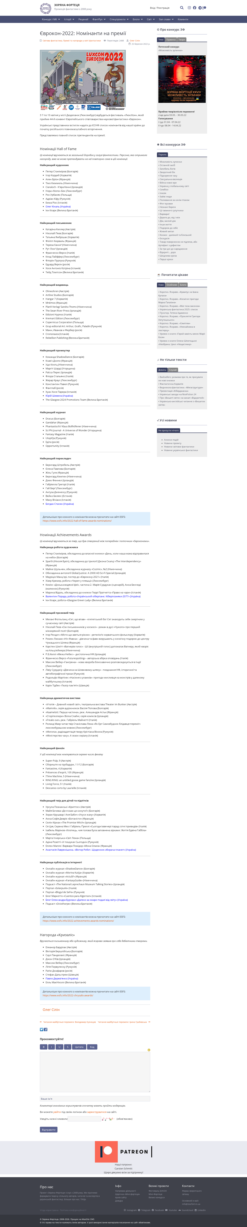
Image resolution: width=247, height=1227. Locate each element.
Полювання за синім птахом (174, 200)
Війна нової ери (168, 182)
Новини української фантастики (181, 450)
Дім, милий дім (168, 220)
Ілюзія (163, 193)
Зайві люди (166, 196)
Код (92, 1047)
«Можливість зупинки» (170, 50)
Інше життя (166, 224)
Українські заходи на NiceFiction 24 (178, 394)
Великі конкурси (157, 1197)
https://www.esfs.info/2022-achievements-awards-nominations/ (78, 920)
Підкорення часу (168, 175)
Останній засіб (167, 165)
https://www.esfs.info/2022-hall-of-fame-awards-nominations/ (77, 520)
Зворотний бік (167, 172)
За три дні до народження (173, 248)
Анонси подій (171, 439)
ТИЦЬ (83, 1199)
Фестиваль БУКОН (158, 1190)
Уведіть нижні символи (54, 1118)
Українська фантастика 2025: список (179, 309)
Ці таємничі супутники (172, 210)
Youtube (173, 1210)
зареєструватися (96, 1112)
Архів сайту (121, 1197)
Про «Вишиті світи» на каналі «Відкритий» (182, 397)
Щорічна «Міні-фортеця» (127, 1194)
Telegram (145, 1210)
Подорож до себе (169, 227)
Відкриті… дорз (168, 252)
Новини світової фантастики (179, 446)
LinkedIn (202, 1210)
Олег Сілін (135, 40)
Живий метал (167, 231)
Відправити (48, 1129)
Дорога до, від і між (170, 217)
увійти (57, 1112)
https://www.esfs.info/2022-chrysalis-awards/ (68, 995)
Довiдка (119, 1200)
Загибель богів (167, 168)
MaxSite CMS (88, 1219)
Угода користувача (49, 1210)
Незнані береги (168, 207)
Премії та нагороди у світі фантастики (82, 40)
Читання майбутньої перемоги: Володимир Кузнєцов (69, 1022)
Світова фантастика (52, 40)
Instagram (132, 1210)
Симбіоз (164, 189)
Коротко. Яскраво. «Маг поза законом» (180, 305)
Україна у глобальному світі (174, 186)
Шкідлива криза (168, 255)
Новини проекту (172, 443)
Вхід (152, 7)
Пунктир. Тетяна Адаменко (174, 312)
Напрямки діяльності (125, 1190)
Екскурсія (164, 238)
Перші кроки (166, 259)
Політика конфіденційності (73, 1210)
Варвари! (164, 214)
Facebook (159, 1210)
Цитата (79, 1047)
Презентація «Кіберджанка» (174, 390)
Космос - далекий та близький (176, 234)
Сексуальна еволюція (171, 179)
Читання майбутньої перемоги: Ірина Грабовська (122, 1022)
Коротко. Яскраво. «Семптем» (175, 323)
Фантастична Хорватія (171, 383)
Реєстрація (163, 7)
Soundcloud (187, 1210)
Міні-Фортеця (155, 1194)
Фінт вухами (166, 203)
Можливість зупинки (171, 161)
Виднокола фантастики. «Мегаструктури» (181, 387)
